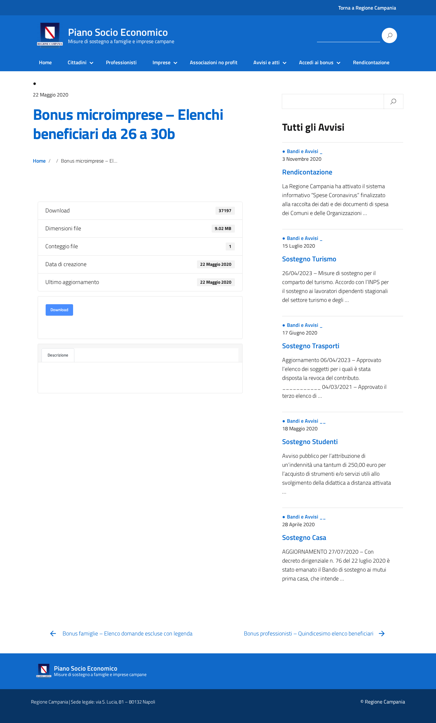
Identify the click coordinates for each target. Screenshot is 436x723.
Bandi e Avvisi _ (305, 151)
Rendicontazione (371, 62)
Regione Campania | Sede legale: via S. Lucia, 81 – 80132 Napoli (93, 701)
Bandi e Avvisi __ (306, 421)
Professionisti (121, 62)
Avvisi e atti (266, 62)
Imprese (161, 62)
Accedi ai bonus (316, 62)
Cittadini (77, 62)
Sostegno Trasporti (310, 346)
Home (45, 62)
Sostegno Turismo (309, 259)
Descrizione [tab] (58, 355)
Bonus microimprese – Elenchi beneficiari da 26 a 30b (128, 124)
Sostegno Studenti (310, 441)
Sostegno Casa (304, 537)
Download (59, 309)
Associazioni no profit (213, 62)
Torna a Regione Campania (367, 8)
